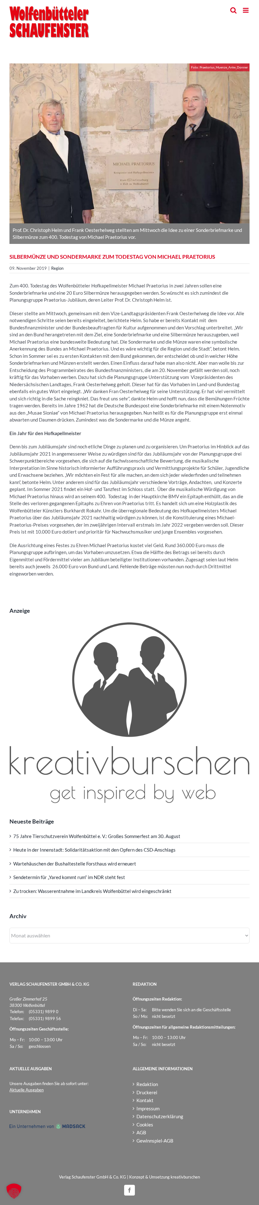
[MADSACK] (47, 1126)
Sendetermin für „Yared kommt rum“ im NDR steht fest (69, 877)
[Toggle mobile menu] (246, 10)
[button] (14, 1191)
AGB (141, 1132)
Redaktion (147, 1084)
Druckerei (146, 1092)
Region (57, 268)
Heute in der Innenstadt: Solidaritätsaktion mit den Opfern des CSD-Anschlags (94, 850)
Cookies (144, 1124)
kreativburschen (185, 1176)
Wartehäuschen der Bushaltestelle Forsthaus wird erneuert (74, 863)
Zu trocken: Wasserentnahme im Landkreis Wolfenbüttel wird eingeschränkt (92, 891)
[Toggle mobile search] (233, 10)
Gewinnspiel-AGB (154, 1140)
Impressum (148, 1108)
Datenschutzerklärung (159, 1116)
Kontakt (145, 1100)
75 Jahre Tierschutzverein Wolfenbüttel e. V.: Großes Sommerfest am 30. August (96, 836)
